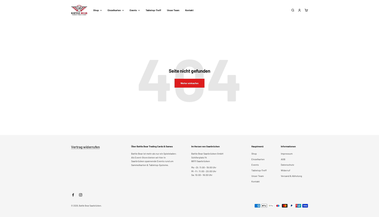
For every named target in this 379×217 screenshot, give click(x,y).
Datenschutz (287, 164)
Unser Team (173, 10)
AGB (283, 159)
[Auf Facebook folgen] (73, 195)
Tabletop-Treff (153, 10)
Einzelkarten (114, 10)
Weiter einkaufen (189, 83)
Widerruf (285, 170)
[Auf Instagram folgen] (81, 195)
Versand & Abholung (291, 176)
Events (133, 10)
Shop (96, 10)
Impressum (287, 153)
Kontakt (189, 10)
